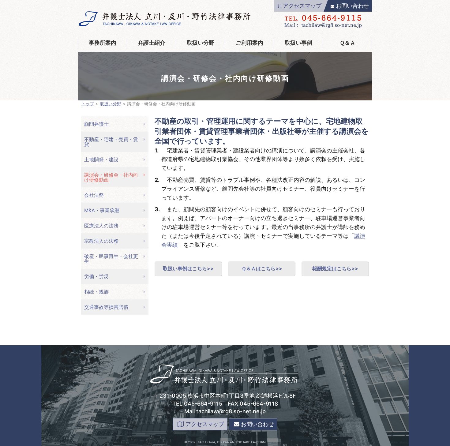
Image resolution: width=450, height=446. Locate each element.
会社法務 (94, 195)
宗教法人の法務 (101, 241)
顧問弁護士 (96, 124)
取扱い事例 (298, 42)
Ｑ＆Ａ (347, 42)
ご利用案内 (249, 42)
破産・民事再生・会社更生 (111, 258)
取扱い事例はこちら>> (188, 268)
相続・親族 (96, 292)
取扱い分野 (200, 42)
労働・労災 (96, 276)
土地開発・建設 (101, 159)
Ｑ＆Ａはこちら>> (262, 268)
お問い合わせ (352, 5)
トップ (87, 103)
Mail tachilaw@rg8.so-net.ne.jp (225, 411)
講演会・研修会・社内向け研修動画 (111, 177)
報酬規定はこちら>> (335, 268)
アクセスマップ (302, 5)
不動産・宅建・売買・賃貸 (111, 141)
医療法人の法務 (101, 226)
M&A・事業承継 (101, 210)
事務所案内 (102, 42)
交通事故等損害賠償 (106, 307)
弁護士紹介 (151, 42)
